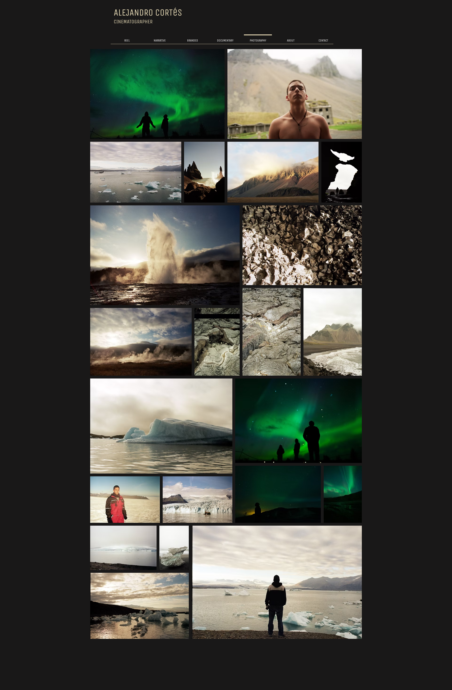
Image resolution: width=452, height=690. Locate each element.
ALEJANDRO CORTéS (148, 12)
